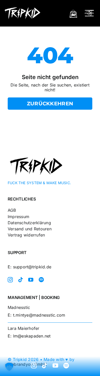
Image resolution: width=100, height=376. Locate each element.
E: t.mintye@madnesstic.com (36, 315)
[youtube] (30, 279)
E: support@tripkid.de (29, 266)
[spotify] (41, 279)
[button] (9, 367)
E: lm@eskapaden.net (29, 336)
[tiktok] (20, 279)
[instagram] (10, 279)
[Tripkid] (22, 8)
